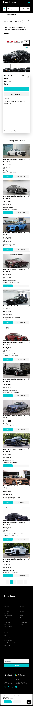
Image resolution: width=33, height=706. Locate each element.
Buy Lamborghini (8, 609)
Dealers (22, 617)
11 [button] (21, 582)
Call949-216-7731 (16, 94)
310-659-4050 (21, 502)
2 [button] (14, 582)
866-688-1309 (21, 176)
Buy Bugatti (6, 611)
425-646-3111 (21, 212)
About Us (22, 609)
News (21, 615)
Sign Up (17, 665)
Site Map (22, 611)
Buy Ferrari (6, 606)
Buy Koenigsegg (8, 615)
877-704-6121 (21, 249)
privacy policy (11, 698)
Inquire (16, 89)
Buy (21, 613)
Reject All (17, 702)
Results (10, 21)
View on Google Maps (10, 131)
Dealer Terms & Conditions (10, 642)
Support (5, 679)
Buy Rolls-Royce (8, 620)
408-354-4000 (21, 359)
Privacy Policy (7, 645)
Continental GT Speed (25, 21)
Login (5, 635)
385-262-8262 (21, 395)
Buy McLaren (7, 622)
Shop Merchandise (24, 620)
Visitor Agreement (8, 640)
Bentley (17, 21)
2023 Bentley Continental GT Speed (14, 77)
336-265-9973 (21, 286)
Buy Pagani (6, 613)
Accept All (7, 702)
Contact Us (22, 606)
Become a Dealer (8, 637)
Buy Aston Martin (8, 626)
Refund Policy (23, 622)
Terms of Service (8, 648)
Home (4, 21)
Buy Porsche (7, 624)
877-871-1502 (21, 466)
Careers (22, 624)
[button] (7, 582)
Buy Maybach (7, 617)
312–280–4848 (21, 322)
